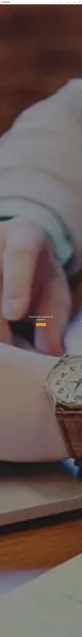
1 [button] (40, 635)
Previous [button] (1, 321)
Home (54, 2)
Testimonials (67, 2)
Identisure (75, 2)
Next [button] (81, 321)
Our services (59, 2)
